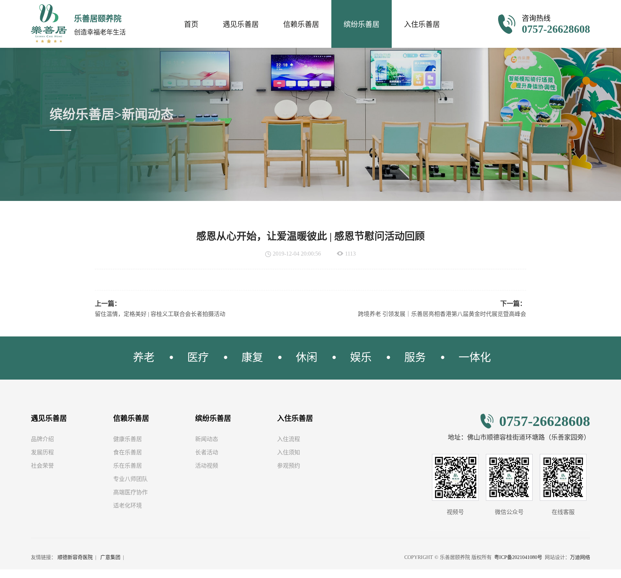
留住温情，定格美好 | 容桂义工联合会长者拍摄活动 (160, 314)
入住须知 (288, 452)
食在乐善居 (127, 452)
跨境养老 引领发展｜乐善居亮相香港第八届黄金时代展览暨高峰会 (442, 314)
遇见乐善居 (241, 24)
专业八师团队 (130, 479)
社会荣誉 (42, 466)
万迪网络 (580, 557)
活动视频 (206, 466)
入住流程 (288, 439)
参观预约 (288, 466)
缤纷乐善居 (362, 24)
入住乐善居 (422, 24)
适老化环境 (127, 506)
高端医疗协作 (130, 492)
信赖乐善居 (301, 24)
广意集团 (110, 557)
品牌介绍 (42, 439)
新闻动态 (206, 439)
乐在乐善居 (127, 466)
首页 (191, 24)
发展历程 (42, 452)
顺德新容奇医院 (75, 557)
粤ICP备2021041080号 (518, 557)
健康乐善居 (127, 439)
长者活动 (206, 452)
